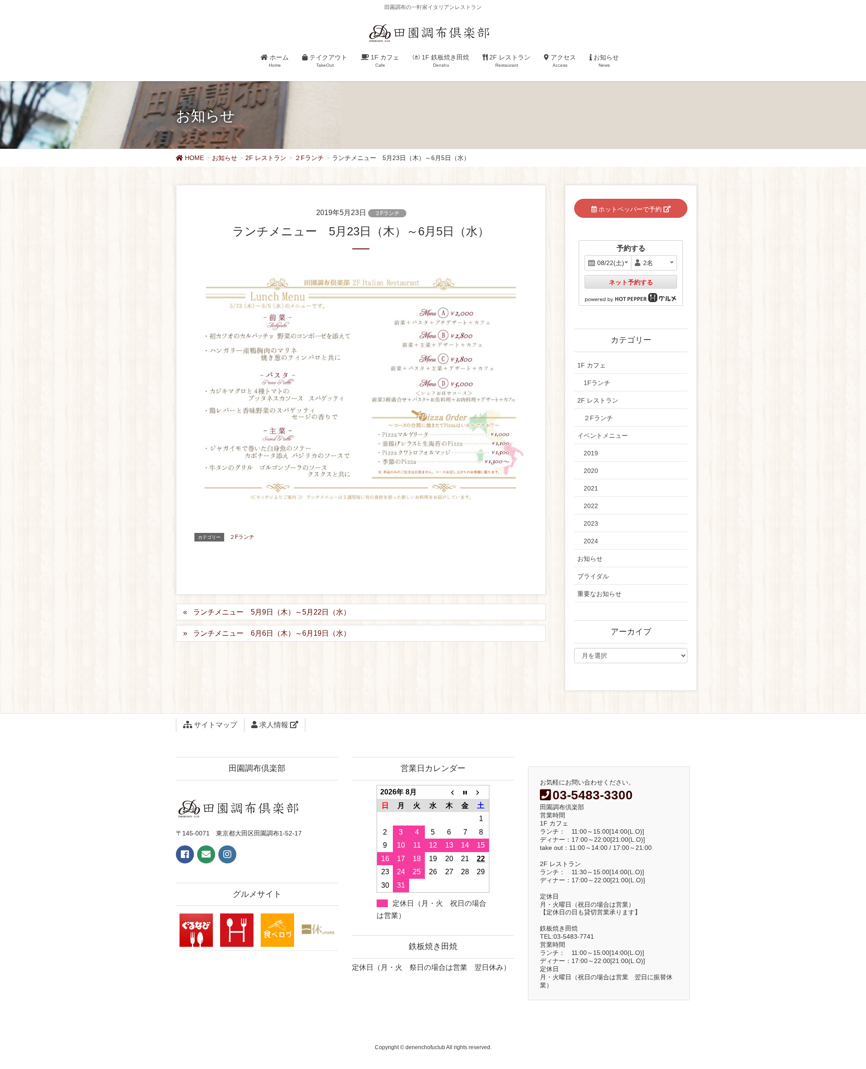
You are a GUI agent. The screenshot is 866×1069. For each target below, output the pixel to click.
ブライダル (593, 576)
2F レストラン (597, 400)
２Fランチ (387, 213)
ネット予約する (631, 282)
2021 (591, 488)
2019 (591, 453)
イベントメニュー (602, 435)
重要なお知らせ (599, 593)
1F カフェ (591, 365)
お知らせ (590, 558)
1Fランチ (597, 382)
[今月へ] (465, 791)
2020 (591, 470)
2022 (591, 505)
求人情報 (274, 725)
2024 (591, 541)
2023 (591, 523)
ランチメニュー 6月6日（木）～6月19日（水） (271, 633)
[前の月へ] (449, 791)
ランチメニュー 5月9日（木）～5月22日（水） (271, 612)
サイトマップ (214, 725)
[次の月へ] (481, 791)
